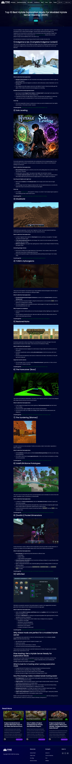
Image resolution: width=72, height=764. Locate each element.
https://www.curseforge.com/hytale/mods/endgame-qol (34, 107)
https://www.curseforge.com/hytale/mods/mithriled (33, 629)
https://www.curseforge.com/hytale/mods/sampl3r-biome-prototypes (37, 512)
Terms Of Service (49, 755)
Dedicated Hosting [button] (21, 2)
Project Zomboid (19, 739)
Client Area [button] (67, 2)
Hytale (35, 20)
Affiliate (47, 760)
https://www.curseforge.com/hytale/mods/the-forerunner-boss (35, 414)
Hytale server (31, 659)
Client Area (32, 755)
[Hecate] (5, 739)
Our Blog (32, 758)
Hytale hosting (24, 191)
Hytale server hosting (40, 35)
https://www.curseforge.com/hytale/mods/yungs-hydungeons (35, 318)
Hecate (36, 18)
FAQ (46, 758)
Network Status (33, 760)
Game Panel (32, 753)
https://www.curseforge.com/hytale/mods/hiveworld (33, 258)
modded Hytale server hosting (39, 695)
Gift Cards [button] (30, 2)
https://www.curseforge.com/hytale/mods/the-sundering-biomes (36, 460)
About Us (47, 753)
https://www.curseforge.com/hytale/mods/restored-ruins (34, 366)
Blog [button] (42, 2)
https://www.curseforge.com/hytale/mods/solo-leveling (34, 196)
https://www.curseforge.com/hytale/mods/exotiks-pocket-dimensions (37, 571)
